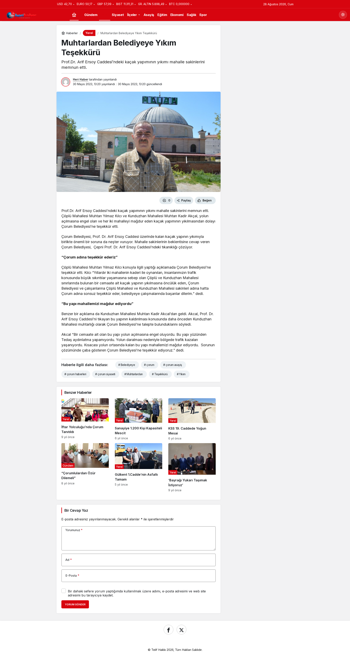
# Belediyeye (126, 364)
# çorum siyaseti (105, 374)
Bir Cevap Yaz (76, 510)
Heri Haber (80, 79)
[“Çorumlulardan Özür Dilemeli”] (85, 467)
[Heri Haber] (21, 14)
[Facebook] (168, 629)
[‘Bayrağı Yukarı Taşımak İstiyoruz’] (192, 467)
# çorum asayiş (172, 364)
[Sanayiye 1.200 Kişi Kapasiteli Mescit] (138, 419)
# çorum (149, 364)
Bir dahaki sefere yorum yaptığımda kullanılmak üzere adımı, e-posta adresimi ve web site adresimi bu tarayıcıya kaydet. (137, 593)
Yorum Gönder (75, 604)
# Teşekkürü (160, 374)
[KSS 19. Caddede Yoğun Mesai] (192, 419)
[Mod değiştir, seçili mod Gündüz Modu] (343, 15)
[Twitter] (181, 629)
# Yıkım (181, 374)
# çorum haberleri (75, 374)
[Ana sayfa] (74, 14)
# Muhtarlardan (133, 374)
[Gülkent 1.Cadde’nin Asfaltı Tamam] (138, 467)
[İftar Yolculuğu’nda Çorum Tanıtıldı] (85, 419)
